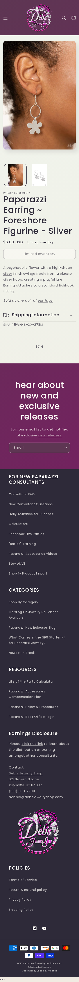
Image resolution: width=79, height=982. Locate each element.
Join (14, 429)
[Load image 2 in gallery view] (39, 175)
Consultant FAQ (22, 494)
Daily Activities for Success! (31, 514)
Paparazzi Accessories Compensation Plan (27, 694)
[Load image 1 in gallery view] (15, 175)
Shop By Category (23, 602)
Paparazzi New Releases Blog (32, 627)
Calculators (18, 524)
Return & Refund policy (28, 890)
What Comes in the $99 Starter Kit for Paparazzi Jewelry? (37, 640)
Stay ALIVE (17, 563)
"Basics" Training (22, 544)
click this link (32, 743)
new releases (50, 435)
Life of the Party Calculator (31, 681)
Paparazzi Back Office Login (31, 717)
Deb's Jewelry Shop (26, 773)
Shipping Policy (21, 909)
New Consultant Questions (31, 504)
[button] (5, 18)
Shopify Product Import (28, 573)
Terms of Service (23, 880)
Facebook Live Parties (26, 534)
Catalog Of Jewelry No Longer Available (33, 615)
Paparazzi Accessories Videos (33, 553)
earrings (45, 300)
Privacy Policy (20, 899)
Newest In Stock (22, 653)
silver (7, 273)
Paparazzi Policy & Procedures (33, 707)
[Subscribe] (65, 448)
